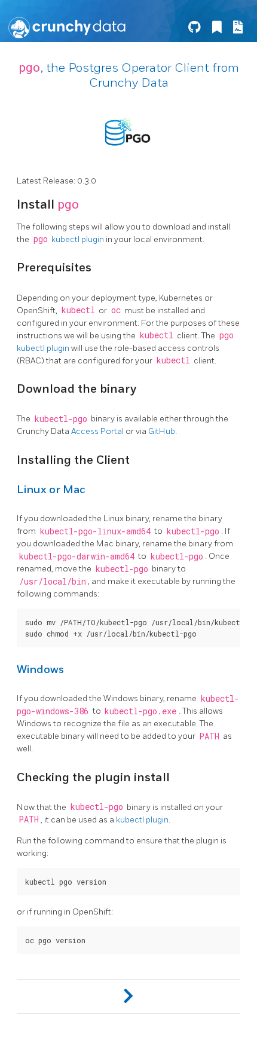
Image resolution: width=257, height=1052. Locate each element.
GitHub (161, 431)
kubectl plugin (77, 239)
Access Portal (97, 431)
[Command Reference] (128, 996)
